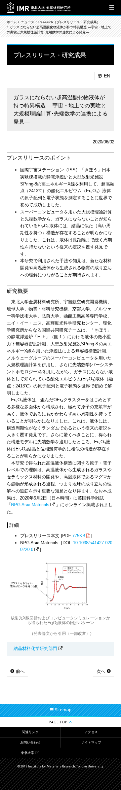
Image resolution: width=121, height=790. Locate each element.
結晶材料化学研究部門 (35, 648)
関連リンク (30, 732)
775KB (78, 535)
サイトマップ (91, 742)
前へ (20, 671)
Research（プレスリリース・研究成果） (69, 22)
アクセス (91, 732)
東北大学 (27, 753)
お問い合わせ (30, 742)
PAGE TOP (58, 721)
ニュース (27, 22)
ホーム (12, 22)
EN (107, 75)
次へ (100, 671)
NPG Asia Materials (30, 504)
